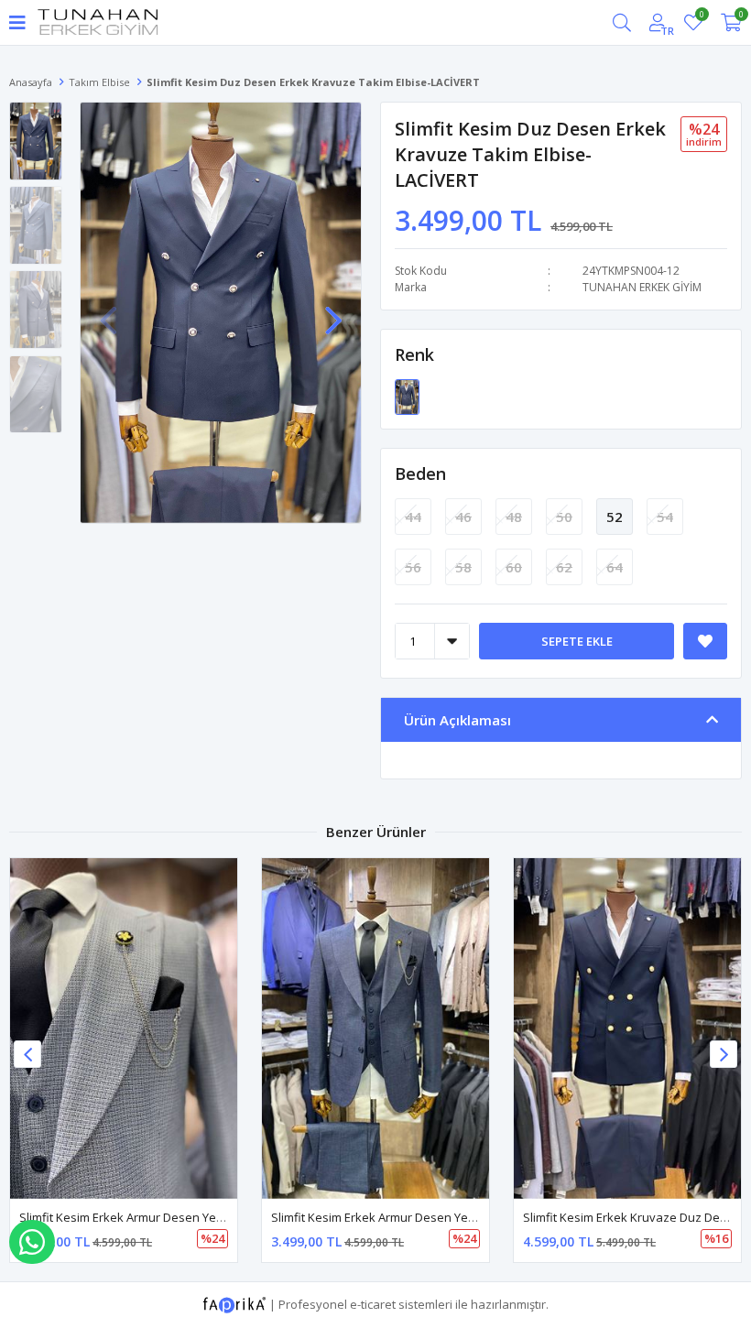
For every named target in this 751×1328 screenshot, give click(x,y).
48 (514, 516)
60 (514, 567)
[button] (333, 310)
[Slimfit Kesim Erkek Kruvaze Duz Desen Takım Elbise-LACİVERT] (627, 1028)
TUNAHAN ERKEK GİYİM (642, 287)
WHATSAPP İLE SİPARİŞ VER (32, 1242)
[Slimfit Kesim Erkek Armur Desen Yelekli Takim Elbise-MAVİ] (375, 1028)
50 (564, 516)
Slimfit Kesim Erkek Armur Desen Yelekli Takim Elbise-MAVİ (432, 1217)
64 (614, 567)
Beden (420, 473)
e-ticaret (373, 1304)
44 (413, 516)
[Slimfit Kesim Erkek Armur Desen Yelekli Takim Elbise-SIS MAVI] (123, 1028)
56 (413, 567)
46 (463, 516)
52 (614, 516)
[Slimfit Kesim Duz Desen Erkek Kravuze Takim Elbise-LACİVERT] (407, 395)
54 (665, 516)
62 (564, 567)
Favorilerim (701, 17)
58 (463, 567)
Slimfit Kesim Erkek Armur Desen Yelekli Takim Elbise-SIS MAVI (190, 1217)
